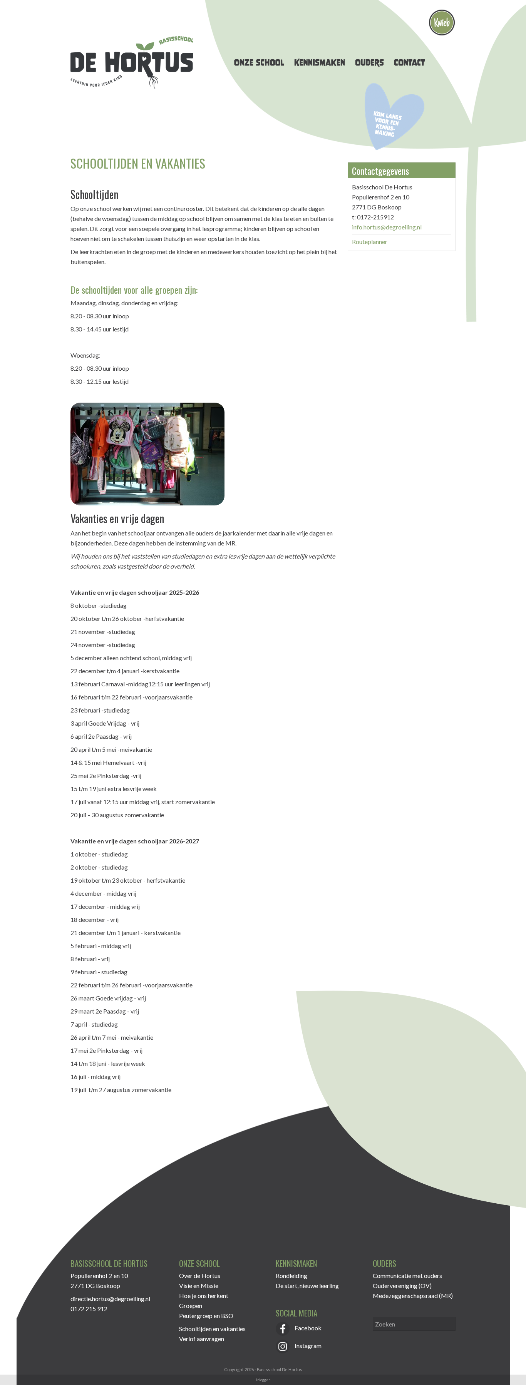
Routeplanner (369, 241)
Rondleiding (291, 1275)
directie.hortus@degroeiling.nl (110, 1298)
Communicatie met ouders (407, 1275)
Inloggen (263, 1380)
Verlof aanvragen (201, 1338)
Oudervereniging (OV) (402, 1285)
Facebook (307, 1327)
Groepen (190, 1305)
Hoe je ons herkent (203, 1295)
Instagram (307, 1345)
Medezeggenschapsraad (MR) (413, 1295)
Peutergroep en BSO (206, 1315)
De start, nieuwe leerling (307, 1285)
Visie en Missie (198, 1285)
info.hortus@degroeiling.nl (387, 227)
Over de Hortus (199, 1275)
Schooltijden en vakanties (212, 1328)
